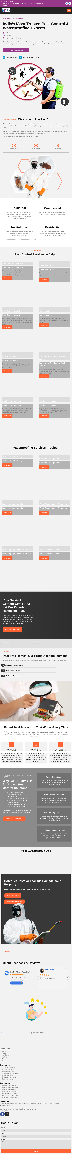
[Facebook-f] (2, 1114)
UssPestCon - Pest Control (21, 972)
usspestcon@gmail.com (31, 57)
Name (3, 1127)
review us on (15, 983)
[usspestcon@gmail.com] (20, 57)
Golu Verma (49, 970)
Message (4, 1139)
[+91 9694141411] (4, 57)
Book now (44, 376)
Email (2, 1133)
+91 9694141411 (12, 57)
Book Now (7, 278)
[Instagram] (7, 1114)
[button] (69, 10)
